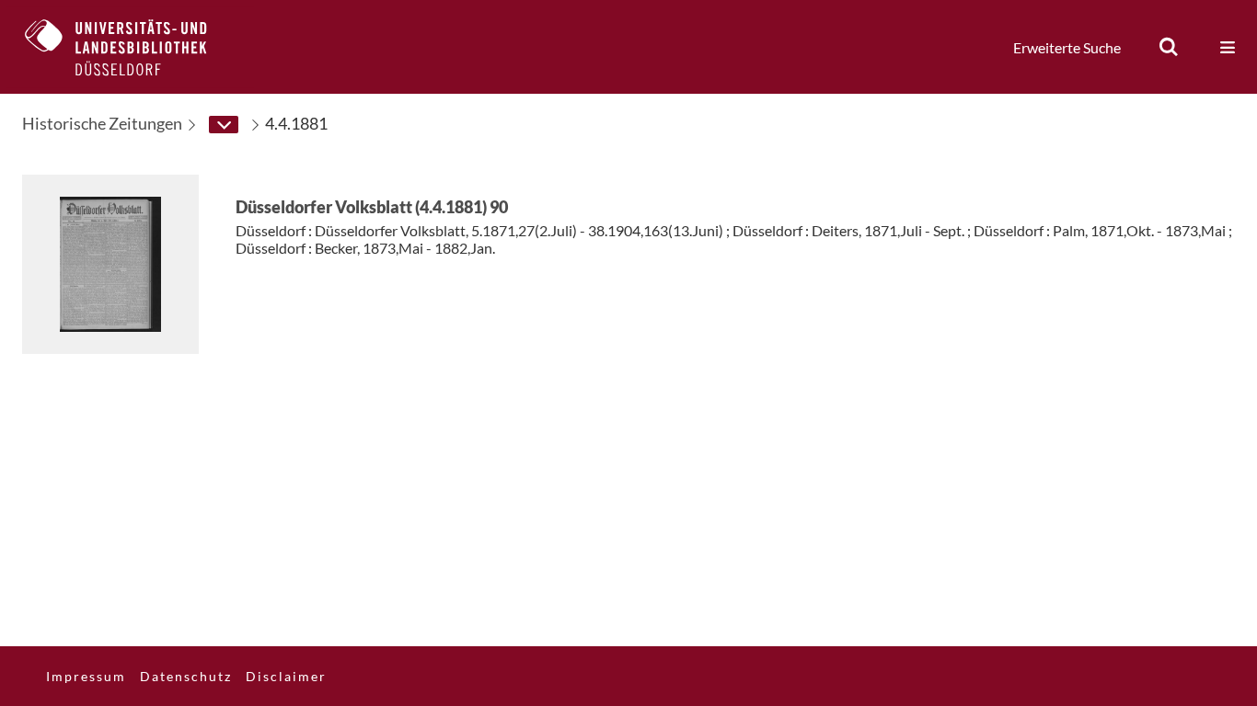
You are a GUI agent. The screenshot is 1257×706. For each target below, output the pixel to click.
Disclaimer (286, 676)
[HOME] (130, 47)
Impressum (86, 676)
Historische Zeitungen (102, 123)
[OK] (1168, 47)
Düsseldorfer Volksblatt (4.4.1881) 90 (372, 207)
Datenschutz (186, 676)
